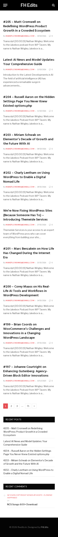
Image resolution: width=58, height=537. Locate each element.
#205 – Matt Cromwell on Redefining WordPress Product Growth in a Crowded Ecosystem (26, 26)
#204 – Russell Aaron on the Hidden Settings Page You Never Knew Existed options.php (29, 101)
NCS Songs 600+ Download (22, 504)
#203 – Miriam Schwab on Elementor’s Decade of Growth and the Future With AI (28, 139)
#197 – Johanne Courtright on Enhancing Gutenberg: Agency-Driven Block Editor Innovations (25, 371)
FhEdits (44, 527)
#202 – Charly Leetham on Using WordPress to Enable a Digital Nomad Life (26, 177)
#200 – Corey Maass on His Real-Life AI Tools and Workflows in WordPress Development (26, 291)
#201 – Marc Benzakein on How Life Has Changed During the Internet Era (28, 253)
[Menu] (5, 5)
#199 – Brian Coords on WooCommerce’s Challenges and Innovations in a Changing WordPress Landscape (26, 331)
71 (28, 406)
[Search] (53, 5)
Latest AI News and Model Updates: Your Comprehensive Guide (29, 62)
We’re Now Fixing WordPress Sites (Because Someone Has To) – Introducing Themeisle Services (27, 215)
